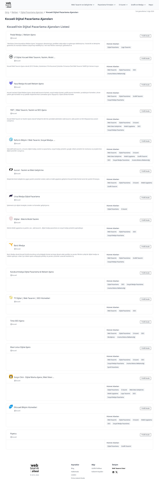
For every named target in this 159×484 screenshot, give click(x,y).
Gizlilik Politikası (97, 468)
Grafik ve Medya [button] (137, 5)
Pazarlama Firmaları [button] (105, 5)
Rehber (15, 12)
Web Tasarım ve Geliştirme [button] (81, 5)
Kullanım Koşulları (97, 472)
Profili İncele (146, 36)
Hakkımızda (75, 472)
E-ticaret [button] (122, 5)
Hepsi (151, 5)
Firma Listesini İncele (78, 478)
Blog (72, 468)
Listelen (73, 475)
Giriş (7, 12)
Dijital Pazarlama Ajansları (32, 12)
